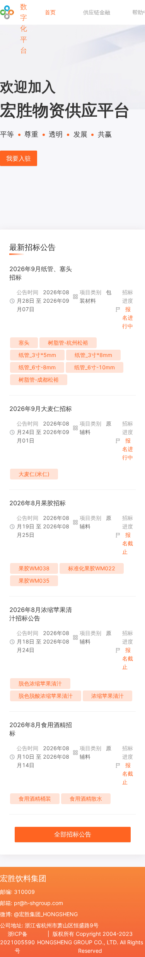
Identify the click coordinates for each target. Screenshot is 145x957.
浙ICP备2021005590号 (17, 942)
